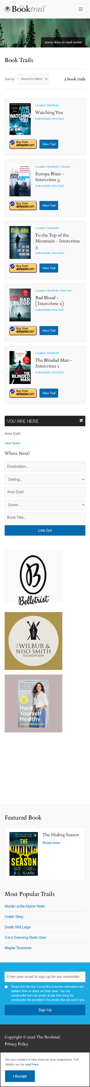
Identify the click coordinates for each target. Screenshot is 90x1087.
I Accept (20, 1076)
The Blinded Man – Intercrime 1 (53, 363)
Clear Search (12, 443)
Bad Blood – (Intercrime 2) (49, 301)
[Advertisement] (33, 766)
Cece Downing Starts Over (25, 937)
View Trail (48, 144)
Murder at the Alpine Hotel (25, 906)
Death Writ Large (18, 927)
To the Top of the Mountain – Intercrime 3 (57, 241)
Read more (51, 843)
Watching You (49, 112)
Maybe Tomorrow (18, 948)
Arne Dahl (58, 118)
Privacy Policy (16, 1044)
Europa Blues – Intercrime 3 (49, 177)
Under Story (14, 917)
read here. (32, 1064)
